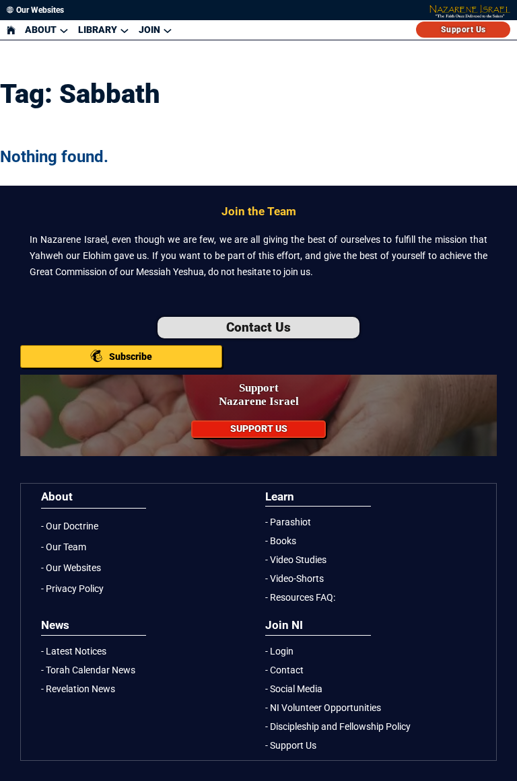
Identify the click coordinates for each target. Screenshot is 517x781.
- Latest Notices (73, 651)
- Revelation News (78, 688)
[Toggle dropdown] (64, 30)
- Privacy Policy (72, 588)
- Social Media (293, 688)
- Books (280, 540)
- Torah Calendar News (88, 670)
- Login (279, 651)
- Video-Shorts (294, 578)
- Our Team (63, 547)
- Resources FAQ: (300, 597)
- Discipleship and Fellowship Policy (338, 726)
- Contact (284, 670)
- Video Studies (295, 559)
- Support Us (290, 745)
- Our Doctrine (69, 526)
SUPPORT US (258, 428)
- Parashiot (288, 522)
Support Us (463, 29)
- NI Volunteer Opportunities (323, 707)
